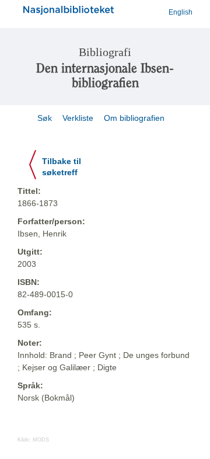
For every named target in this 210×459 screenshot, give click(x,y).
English (180, 12)
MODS (41, 440)
